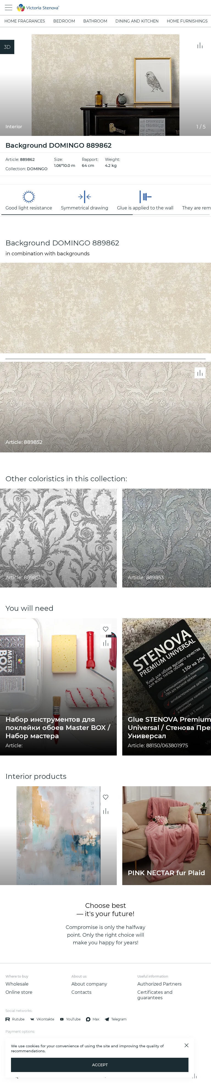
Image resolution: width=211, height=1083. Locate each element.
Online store (18, 992)
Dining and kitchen (137, 21)
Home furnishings (187, 21)
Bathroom (95, 21)
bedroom (64, 21)
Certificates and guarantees (155, 995)
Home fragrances (24, 21)
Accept (100, 1064)
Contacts (81, 992)
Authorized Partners (159, 984)
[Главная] (98, 8)
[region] (105, 200)
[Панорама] (7, 47)
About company (89, 984)
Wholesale (17, 984)
